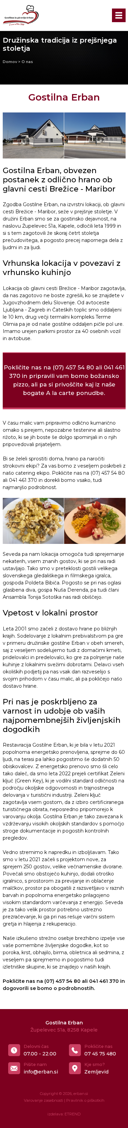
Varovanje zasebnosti (43, 1100)
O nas (27, 61)
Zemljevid (96, 1072)
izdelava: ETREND (64, 1114)
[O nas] (33, 135)
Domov (10, 61)
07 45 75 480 (100, 1054)
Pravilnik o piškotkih (85, 1100)
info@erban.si (41, 1072)
